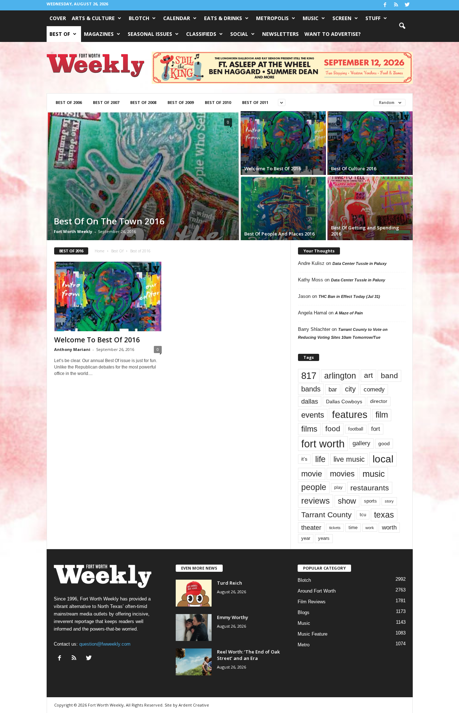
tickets (335, 528)
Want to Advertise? (332, 33)
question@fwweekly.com (105, 644)
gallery (361, 443)
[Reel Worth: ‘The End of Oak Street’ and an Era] (194, 661)
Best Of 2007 (106, 102)
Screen (341, 18)
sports (370, 501)
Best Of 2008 (143, 102)
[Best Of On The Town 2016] (143, 175)
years (324, 538)
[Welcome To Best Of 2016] (283, 143)
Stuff (372, 18)
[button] (402, 26)
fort (375, 429)
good (384, 443)
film (381, 414)
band (389, 375)
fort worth (323, 444)
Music (310, 18)
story (389, 501)
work (369, 528)
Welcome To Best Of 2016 (97, 339)
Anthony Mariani (72, 349)
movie (311, 473)
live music (349, 459)
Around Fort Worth (317, 591)
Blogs (303, 612)
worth (389, 527)
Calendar (176, 18)
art (368, 375)
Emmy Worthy (232, 617)
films (309, 428)
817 (308, 375)
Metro (303, 644)
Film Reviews (312, 601)
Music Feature (312, 634)
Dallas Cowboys (344, 401)
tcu (363, 514)
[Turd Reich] (194, 593)
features (350, 414)
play (338, 487)
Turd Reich (229, 583)
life (320, 459)
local (383, 459)
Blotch (139, 18)
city (350, 389)
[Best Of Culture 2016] (370, 143)
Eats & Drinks (223, 18)
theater (311, 527)
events (312, 414)
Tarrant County (326, 514)
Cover (57, 18)
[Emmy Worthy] (194, 627)
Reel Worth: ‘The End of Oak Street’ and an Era (248, 654)
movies (342, 473)
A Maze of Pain (349, 313)
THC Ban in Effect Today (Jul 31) (349, 296)
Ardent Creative (194, 705)
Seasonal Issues (150, 33)
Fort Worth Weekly (73, 231)
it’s (304, 459)
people (313, 487)
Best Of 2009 (180, 102)
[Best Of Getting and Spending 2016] (370, 208)
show (347, 500)
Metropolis (272, 18)
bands (311, 389)
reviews (315, 500)
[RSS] (396, 5)
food (332, 428)
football (355, 429)
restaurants (369, 488)
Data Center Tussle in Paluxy (359, 263)
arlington (340, 375)
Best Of (59, 33)
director (378, 401)
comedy (374, 389)
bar (332, 389)
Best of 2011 (255, 102)
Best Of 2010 (218, 102)
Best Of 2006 (69, 102)
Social (239, 33)
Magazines (99, 33)
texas (384, 514)
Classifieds (201, 33)
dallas (309, 401)
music (374, 474)
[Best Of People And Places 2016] (283, 208)
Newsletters (280, 33)
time (353, 527)
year (305, 538)
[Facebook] (385, 5)
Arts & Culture (93, 18)
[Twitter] (407, 5)
